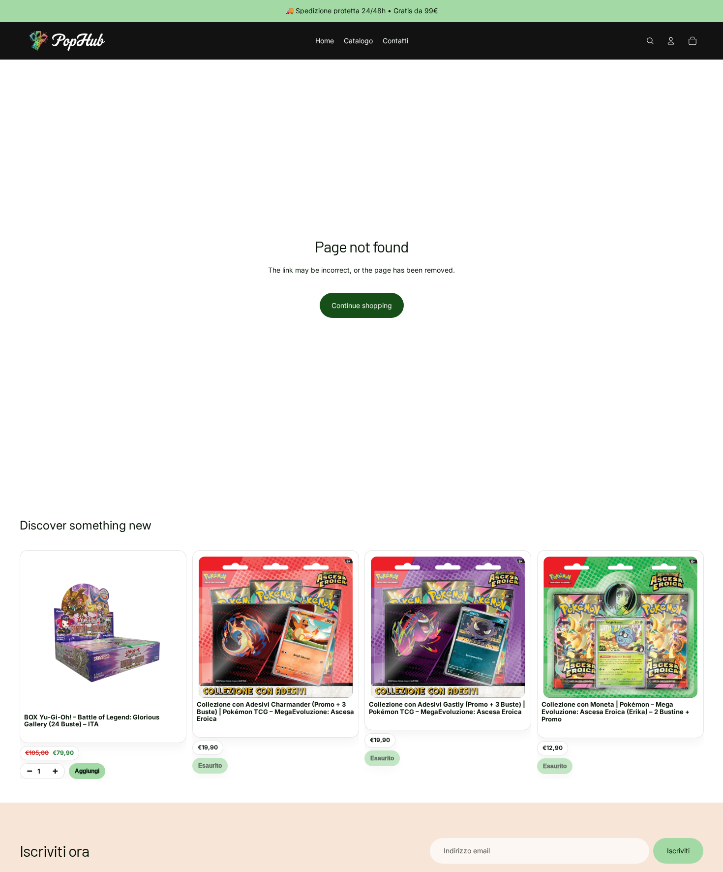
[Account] (671, 41)
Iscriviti (678, 850)
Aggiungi (87, 771)
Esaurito (210, 765)
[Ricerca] (650, 41)
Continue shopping (361, 305)
